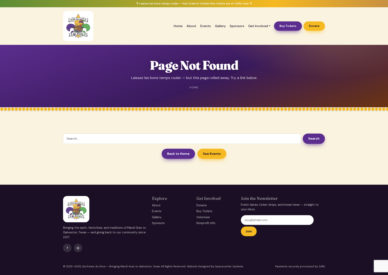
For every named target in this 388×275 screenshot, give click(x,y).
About (191, 26)
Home (178, 26)
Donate (314, 26)
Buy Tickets (287, 26)
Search (313, 138)
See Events (212, 154)
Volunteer (203, 217)
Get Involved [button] (258, 26)
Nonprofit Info (205, 223)
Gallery (220, 26)
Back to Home (178, 154)
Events (205, 26)
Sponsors (237, 26)
